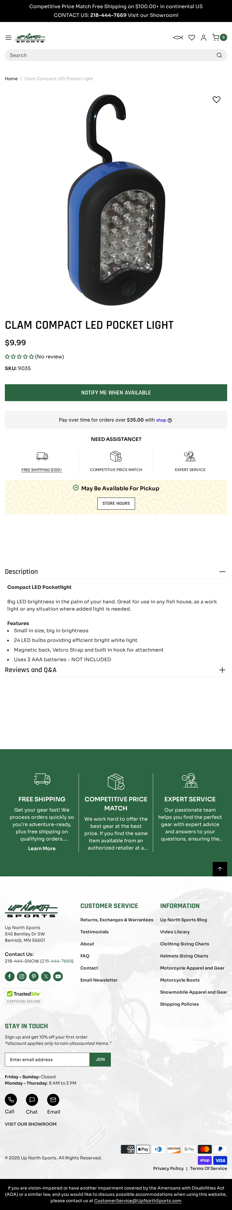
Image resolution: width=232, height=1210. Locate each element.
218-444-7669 (57, 961)
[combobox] (116, 55)
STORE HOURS (116, 503)
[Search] (219, 55)
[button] (19, 357)
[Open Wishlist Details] (191, 37)
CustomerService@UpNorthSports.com (138, 1200)
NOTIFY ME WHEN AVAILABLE (116, 393)
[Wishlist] (217, 100)
